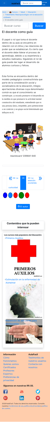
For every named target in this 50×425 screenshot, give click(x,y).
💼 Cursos (13, 12)
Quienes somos (11, 364)
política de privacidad (32, 406)
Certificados (9, 367)
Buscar (39, 25)
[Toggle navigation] (4, 3)
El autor (24, 206)
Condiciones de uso (16, 406)
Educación (32, 12)
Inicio (4, 12)
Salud (23, 12)
